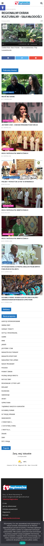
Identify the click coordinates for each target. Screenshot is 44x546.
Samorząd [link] (6, 395)
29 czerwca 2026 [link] (7, 241)
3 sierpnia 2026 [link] (6, 156)
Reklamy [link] (5, 387)
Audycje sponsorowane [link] (11, 177)
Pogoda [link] (5, 368)
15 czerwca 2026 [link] (7, 271)
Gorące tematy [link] (8, 92)
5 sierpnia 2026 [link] (6, 127)
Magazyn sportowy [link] (9, 356)
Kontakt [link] (5, 515)
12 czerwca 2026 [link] (7, 302)
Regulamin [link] (6, 512)
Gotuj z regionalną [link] (9, 333)
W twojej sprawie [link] (8, 414)
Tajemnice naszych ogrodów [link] (13, 406)
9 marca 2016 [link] (6, 21)
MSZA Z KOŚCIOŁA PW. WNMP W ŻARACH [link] (15, 153)
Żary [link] (3, 437)
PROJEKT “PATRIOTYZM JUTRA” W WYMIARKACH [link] (18, 182)
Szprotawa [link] (6, 403)
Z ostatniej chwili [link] (9, 426)
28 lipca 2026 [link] (6, 184)
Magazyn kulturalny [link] (10, 352)
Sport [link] (4, 399)
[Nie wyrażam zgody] (41, 534)
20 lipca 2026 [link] (6, 212)
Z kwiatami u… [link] (7, 422)
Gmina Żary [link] (6, 325)
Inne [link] (3, 341)
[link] (2, 7)
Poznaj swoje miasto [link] (10, 375)
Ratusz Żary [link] (6, 379)
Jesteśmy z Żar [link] (8, 120)
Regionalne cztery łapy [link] (11, 383)
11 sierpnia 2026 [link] (7, 99)
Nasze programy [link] (11, 9)
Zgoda (22, 543)
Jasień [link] (4, 344)
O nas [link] (5, 503)
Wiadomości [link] (7, 262)
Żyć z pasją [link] (6, 441)
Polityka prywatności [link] (10, 509)
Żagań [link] (4, 434)
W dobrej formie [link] (8, 410)
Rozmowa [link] (5, 391)
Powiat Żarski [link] (7, 372)
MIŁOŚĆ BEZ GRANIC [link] (8, 97)
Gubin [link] (4, 337)
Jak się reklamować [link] (9, 506)
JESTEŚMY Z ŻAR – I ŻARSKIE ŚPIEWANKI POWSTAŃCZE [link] (20, 125)
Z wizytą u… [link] (6, 430)
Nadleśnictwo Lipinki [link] (10, 360)
